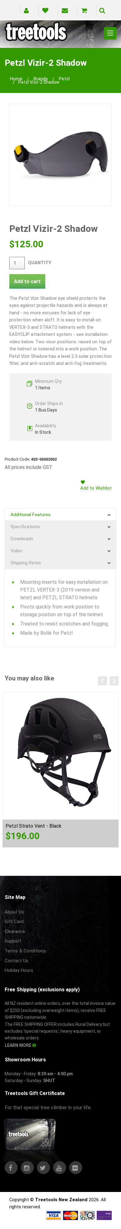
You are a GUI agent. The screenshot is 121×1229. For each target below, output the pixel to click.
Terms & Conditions (25, 951)
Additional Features (31, 514)
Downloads (22, 538)
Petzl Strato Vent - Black (33, 826)
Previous (102, 680)
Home (16, 79)
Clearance (15, 931)
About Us (14, 912)
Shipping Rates (26, 563)
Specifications (25, 526)
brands (41, 79)
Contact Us (16, 961)
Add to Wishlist (96, 488)
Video (16, 551)
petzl (64, 79)
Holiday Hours (19, 970)
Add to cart (27, 281)
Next (114, 680)
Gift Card (14, 921)
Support (13, 941)
